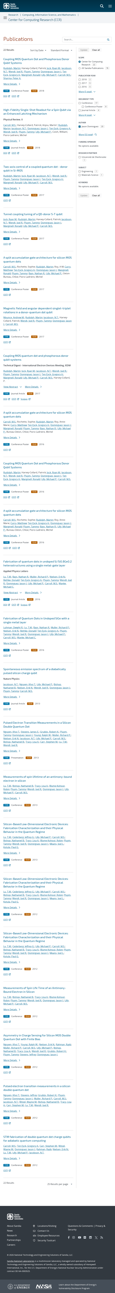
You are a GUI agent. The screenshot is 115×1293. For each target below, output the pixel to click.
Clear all (97, 49)
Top (107, 1289)
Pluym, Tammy (32, 71)
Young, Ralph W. (42, 735)
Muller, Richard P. (39, 576)
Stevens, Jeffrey (28, 1054)
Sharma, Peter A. (12, 78)
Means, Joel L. (57, 843)
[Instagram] (74, 1237)
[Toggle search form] (102, 6)
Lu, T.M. (7, 576)
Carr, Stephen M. (49, 741)
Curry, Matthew (19, 425)
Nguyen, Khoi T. (27, 684)
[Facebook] (69, 1237)
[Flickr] (86, 1237)
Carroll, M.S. (64, 74)
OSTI (14, 96)
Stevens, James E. (30, 731)
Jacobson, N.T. (19, 128)
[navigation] (39, 50)
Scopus (24, 399)
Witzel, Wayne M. (28, 1101)
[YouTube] (80, 1237)
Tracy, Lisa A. (32, 741)
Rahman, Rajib (63, 1044)
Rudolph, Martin (11, 68)
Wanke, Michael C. (26, 637)
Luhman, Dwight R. (13, 627)
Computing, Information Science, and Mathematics (49, 14)
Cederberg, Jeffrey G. (23, 837)
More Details (11, 84)
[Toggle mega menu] (110, 6)
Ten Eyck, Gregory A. (60, 128)
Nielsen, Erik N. (57, 576)
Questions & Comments (80, 1225)
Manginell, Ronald (30, 74)
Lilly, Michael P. (49, 74)
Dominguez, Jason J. (51, 71)
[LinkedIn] (91, 1237)
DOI (5, 96)
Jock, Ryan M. (53, 68)
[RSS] (102, 1237)
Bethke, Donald (11, 580)
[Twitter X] (97, 1237)
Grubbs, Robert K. (49, 731)
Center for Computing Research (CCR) (35, 20)
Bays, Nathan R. (37, 273)
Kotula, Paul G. (11, 847)
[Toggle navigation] (5, 18)
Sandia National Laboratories (20, 1261)
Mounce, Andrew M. (13, 317)
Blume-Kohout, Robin (51, 840)
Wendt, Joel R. (16, 71)
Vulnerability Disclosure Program (74, 1288)
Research (13, 14)
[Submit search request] (108, 39)
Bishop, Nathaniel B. (14, 741)
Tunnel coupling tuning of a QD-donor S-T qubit (33, 214)
